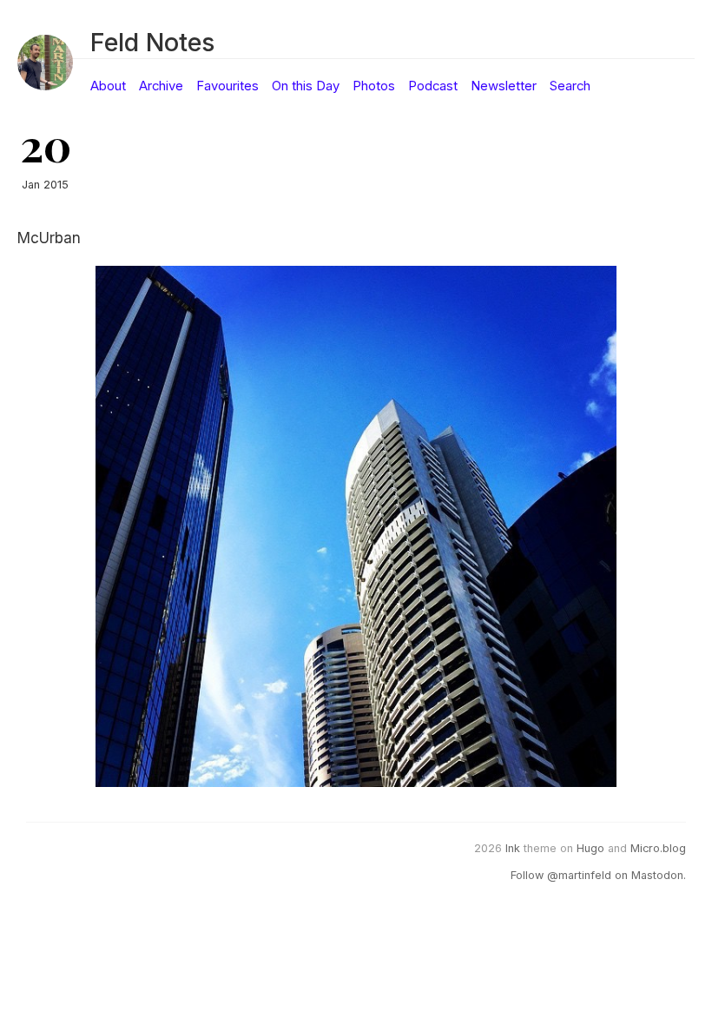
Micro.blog (658, 848)
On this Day (306, 86)
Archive (161, 86)
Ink (512, 848)
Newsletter (504, 86)
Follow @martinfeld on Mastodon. (598, 875)
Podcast (433, 86)
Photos (374, 86)
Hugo (590, 848)
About (108, 86)
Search (570, 86)
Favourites (227, 86)
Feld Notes (152, 42)
